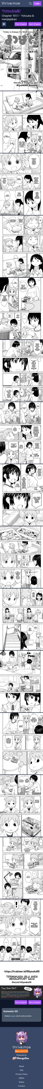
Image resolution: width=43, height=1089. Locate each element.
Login (37, 3)
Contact (21, 1086)
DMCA (21, 1078)
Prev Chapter (20, 24)
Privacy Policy (21, 1074)
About (21, 1066)
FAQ (21, 1070)
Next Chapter (34, 24)
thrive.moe (11, 3)
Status (21, 1082)
